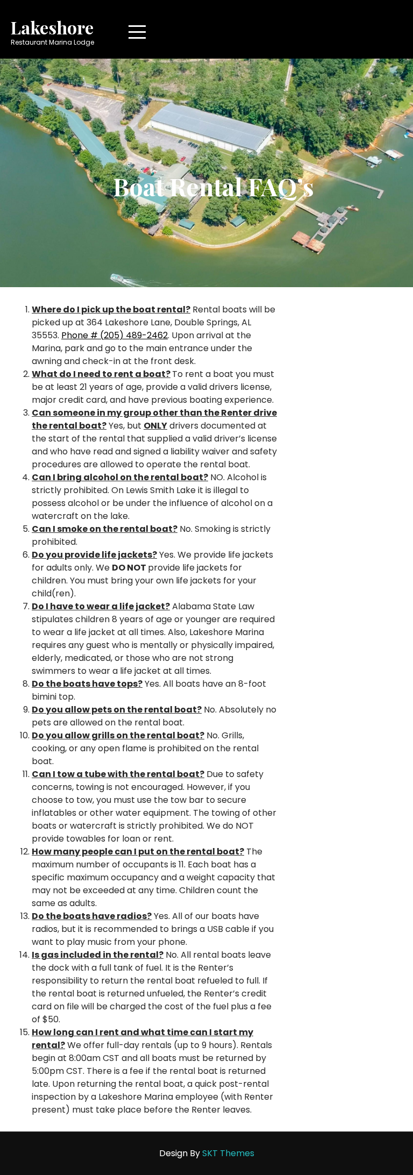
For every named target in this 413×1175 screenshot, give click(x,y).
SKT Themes (228, 1153)
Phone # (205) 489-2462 (114, 335)
